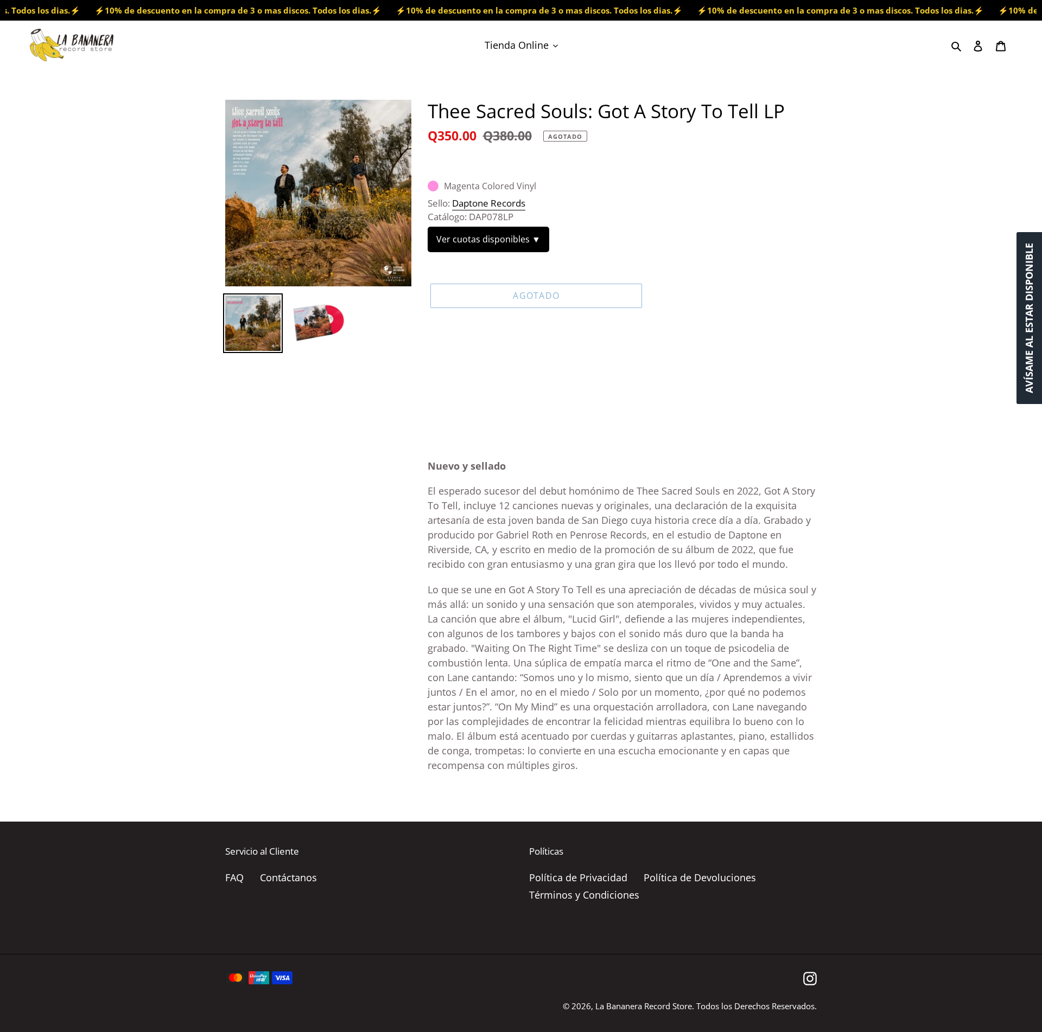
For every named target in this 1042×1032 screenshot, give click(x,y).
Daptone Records (488, 203)
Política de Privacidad (578, 877)
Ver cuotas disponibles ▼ (488, 239)
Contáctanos (288, 877)
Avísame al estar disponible (1028, 318)
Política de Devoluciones (700, 877)
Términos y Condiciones (584, 894)
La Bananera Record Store (643, 1006)
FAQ (234, 877)
